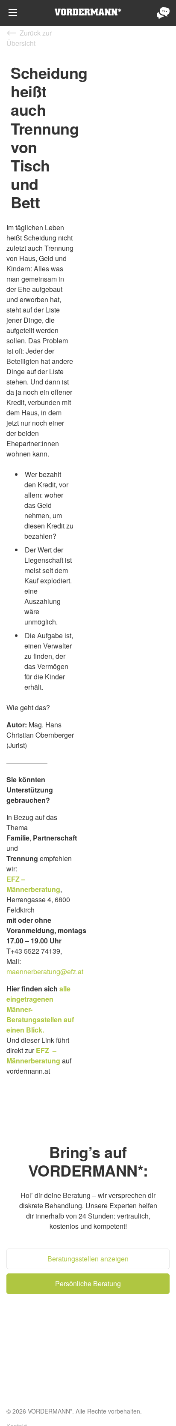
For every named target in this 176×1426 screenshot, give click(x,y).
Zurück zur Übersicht (29, 38)
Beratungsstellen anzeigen (88, 1259)
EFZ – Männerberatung (33, 884)
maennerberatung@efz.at (44, 971)
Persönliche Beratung (163, 13)
